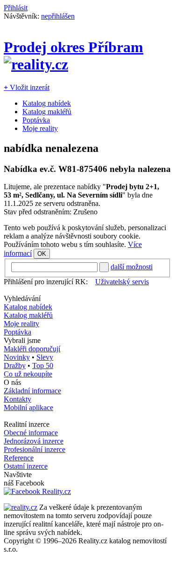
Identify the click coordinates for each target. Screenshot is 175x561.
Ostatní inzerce (26, 466)
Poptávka (36, 120)
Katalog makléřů (46, 112)
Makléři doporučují (32, 349)
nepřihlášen (58, 16)
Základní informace (32, 391)
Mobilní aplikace (28, 407)
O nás (12, 382)
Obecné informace (31, 433)
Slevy (44, 357)
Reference (19, 458)
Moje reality (40, 128)
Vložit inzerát (26, 87)
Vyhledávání (22, 298)
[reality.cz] (20, 507)
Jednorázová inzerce (33, 441)
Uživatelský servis (122, 282)
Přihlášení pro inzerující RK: (46, 282)
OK (41, 253)
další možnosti (132, 267)
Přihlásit (16, 8)
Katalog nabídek (46, 103)
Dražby (15, 365)
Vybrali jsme (22, 340)
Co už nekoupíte (28, 374)
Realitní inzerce (26, 424)
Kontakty (17, 399)
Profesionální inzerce (34, 449)
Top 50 (42, 365)
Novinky (17, 357)
